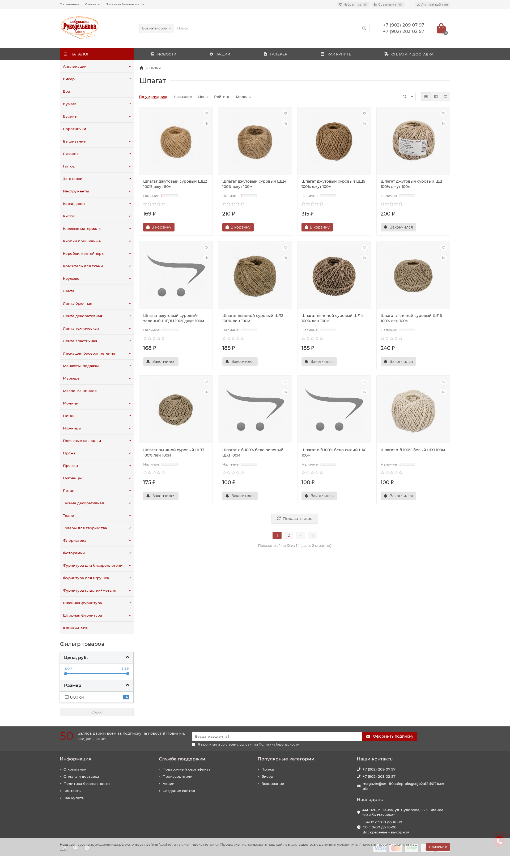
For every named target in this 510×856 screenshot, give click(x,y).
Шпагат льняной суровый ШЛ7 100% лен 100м (173, 453)
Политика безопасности (124, 4)
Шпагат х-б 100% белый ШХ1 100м (413, 450)
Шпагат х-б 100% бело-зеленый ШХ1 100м (252, 453)
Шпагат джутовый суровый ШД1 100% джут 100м (412, 184)
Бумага (69, 104)
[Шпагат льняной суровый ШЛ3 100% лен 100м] (255, 275)
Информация (75, 759)
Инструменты (76, 191)
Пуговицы (72, 478)
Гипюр (69, 166)
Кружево (71, 278)
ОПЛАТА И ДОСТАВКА (412, 54)
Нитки (69, 416)
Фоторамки (74, 553)
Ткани (68, 515)
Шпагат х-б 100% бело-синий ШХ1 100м (334, 453)
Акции (169, 783)
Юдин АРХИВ (75, 628)
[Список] (436, 96)
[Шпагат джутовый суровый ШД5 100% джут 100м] (334, 141)
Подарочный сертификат (186, 769)
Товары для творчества (85, 528)
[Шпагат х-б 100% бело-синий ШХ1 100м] (334, 410)
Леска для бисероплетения (89, 353)
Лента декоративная (82, 316)
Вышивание (74, 141)
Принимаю (438, 847)
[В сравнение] (206, 123)
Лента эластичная (80, 341)
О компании (69, 4)
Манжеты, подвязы (81, 366)
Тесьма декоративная (83, 503)
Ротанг (69, 490)
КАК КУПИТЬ (339, 54)
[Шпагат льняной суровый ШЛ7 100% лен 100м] (176, 410)
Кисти (68, 216)
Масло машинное (80, 391)
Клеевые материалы (82, 228)
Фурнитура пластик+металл (89, 590)
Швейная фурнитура (82, 603)
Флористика (74, 540)
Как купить (73, 798)
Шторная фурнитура (82, 615)
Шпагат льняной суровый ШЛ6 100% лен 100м (411, 318)
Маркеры (71, 378)
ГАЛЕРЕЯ (278, 54)
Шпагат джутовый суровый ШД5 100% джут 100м (333, 184)
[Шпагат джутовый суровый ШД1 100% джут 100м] (413, 141)
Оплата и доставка (81, 776)
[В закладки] (206, 113)
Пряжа (69, 453)
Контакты (92, 4)
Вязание (71, 154)
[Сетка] (426, 96)
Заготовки (72, 179)
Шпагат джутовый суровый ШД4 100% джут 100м (254, 184)
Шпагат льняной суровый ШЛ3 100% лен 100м (252, 318)
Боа (66, 91)
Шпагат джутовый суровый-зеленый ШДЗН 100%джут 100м (173, 318)
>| (312, 535)
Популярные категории (286, 759)
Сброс (96, 712)
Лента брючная (77, 303)
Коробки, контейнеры (83, 253)
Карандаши (74, 203)
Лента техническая (81, 328)
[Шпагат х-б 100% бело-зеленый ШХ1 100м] (255, 410)
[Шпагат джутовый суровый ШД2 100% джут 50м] (176, 141)
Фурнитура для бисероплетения (94, 565)
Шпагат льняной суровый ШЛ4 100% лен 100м (332, 318)
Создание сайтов (179, 791)
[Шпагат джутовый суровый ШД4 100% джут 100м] (255, 141)
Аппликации (75, 66)
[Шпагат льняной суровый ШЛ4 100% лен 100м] (334, 275)
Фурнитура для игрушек (86, 578)
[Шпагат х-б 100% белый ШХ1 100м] (413, 410)
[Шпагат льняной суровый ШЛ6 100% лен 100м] (413, 275)
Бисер (69, 79)
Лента (68, 291)
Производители (178, 776)
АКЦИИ (223, 54)
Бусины (70, 116)
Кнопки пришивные (82, 241)
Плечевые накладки (82, 440)
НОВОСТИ (166, 54)
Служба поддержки (182, 759)
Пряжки (70, 465)
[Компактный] (445, 96)
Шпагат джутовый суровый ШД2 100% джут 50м (175, 184)
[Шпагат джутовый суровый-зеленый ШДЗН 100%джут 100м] (176, 275)
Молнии (70, 403)
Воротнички (74, 129)
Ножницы (72, 428)
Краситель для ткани (83, 266)
